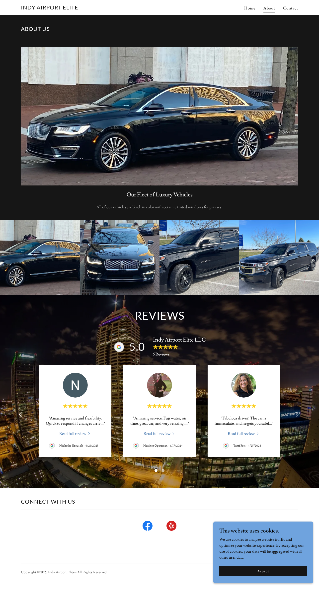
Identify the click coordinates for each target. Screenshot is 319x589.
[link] (49, 8)
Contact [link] (290, 8)
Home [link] (249, 8)
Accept (263, 571)
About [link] (269, 8)
